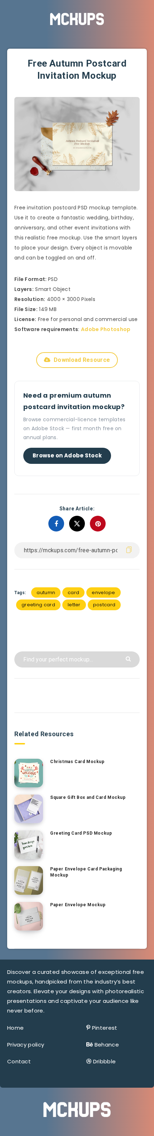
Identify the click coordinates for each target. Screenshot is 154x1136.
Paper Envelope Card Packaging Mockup (86, 872)
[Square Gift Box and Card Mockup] (28, 809)
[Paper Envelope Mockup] (28, 916)
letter (74, 604)
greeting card (38, 604)
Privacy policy (25, 1044)
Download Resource (82, 359)
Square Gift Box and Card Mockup (88, 797)
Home (15, 1027)
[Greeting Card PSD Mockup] (28, 844)
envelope (103, 592)
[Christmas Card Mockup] (28, 773)
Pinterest (104, 1027)
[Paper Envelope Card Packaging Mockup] (28, 880)
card (73, 592)
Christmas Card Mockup (77, 761)
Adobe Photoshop (106, 329)
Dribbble (104, 1061)
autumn (46, 592)
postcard (104, 604)
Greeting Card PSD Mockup (81, 833)
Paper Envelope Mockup (78, 904)
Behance (107, 1044)
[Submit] (129, 658)
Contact (19, 1061)
